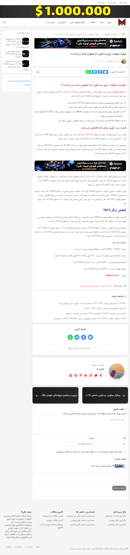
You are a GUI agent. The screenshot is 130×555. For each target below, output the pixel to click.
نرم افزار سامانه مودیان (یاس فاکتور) (51, 526)
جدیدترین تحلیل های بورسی (83, 520)
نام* (124, 438)
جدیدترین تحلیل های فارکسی (82, 524)
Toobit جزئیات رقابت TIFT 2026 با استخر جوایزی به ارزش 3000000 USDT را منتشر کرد (89, 318)
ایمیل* (91, 438)
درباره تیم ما (28, 547)
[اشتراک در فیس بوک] (100, 72)
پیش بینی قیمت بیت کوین (89, 286)
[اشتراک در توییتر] (105, 72)
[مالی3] (121, 22)
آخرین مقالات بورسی (54, 520)
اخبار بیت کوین (106, 286)
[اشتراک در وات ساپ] (88, 72)
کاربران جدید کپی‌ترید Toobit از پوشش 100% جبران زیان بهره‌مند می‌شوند (95, 313)
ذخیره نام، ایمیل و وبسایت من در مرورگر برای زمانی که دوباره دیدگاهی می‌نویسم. (89, 451)
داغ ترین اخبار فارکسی (117, 524)
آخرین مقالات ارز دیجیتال (53, 516)
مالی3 (38, 547)
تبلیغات (9, 547)
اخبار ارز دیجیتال (110, 34)
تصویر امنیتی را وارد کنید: (101, 466)
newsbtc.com (112, 275)
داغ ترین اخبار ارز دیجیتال (115, 516)
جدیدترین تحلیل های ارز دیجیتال (81, 516)
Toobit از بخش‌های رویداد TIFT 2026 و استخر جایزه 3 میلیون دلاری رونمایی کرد (92, 303)
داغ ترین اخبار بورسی (117, 520)
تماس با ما (18, 547)
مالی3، (115, 92)
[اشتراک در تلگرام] (94, 72)
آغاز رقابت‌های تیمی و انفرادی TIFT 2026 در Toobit (104, 308)
